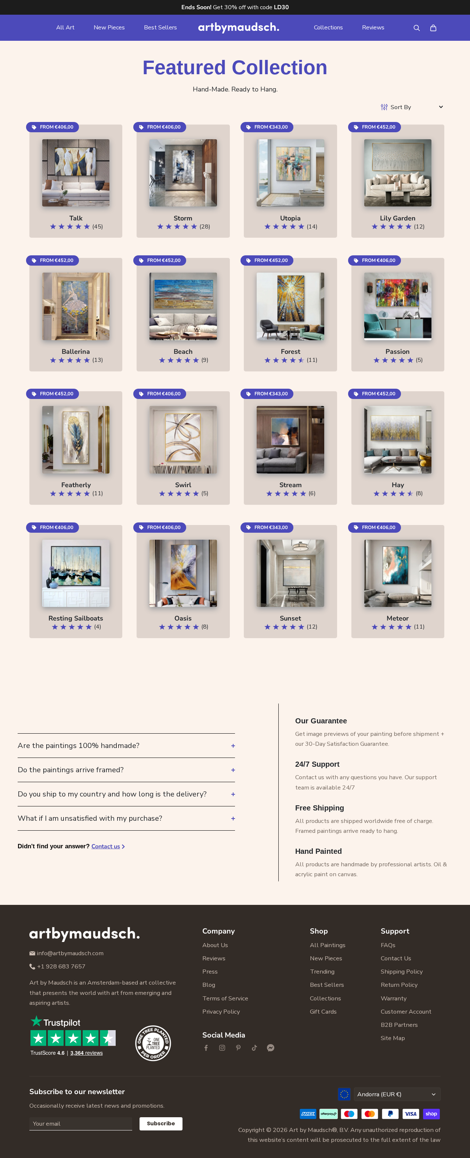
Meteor (398, 618)
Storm (183, 218)
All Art (65, 28)
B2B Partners (399, 1025)
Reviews (373, 28)
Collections (328, 28)
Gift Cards (323, 1011)
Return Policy (399, 985)
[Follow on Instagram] (222, 1047)
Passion (398, 351)
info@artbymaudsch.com (70, 953)
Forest (290, 351)
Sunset (290, 618)
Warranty (393, 998)
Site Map (393, 1038)
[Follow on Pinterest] (238, 1047)
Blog (208, 985)
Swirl (183, 485)
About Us (215, 945)
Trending (322, 971)
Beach (183, 351)
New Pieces (109, 28)
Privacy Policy (221, 1011)
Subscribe (161, 1123)
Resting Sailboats (75, 618)
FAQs (388, 945)
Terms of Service (225, 998)
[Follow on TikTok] (254, 1047)
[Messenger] (270, 1047)
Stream (290, 485)
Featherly (76, 485)
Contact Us (396, 958)
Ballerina (76, 351)
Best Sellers (160, 28)
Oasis (183, 618)
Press (210, 971)
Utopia (290, 218)
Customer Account (406, 1011)
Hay (398, 485)
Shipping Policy (402, 971)
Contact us (105, 846)
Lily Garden (398, 218)
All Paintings (328, 945)
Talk (76, 218)
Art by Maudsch (310, 1130)
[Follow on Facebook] (206, 1047)
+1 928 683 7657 (61, 966)
